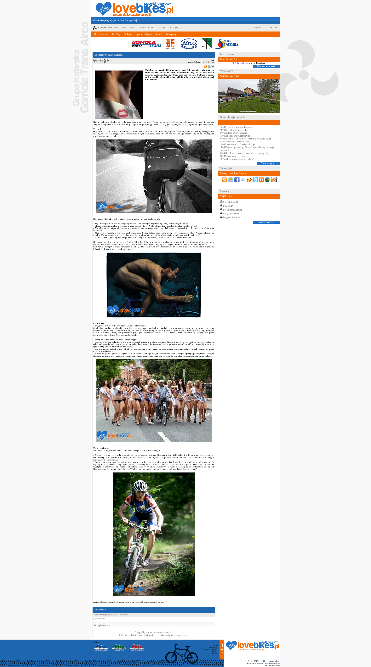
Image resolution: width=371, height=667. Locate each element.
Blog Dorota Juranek (232, 209)
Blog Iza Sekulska (231, 217)
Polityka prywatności (210, 649)
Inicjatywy (174, 27)
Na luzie (159, 34)
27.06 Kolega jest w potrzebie (233, 133)
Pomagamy (171, 34)
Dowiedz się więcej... (267, 66)
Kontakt (215, 653)
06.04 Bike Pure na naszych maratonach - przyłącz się (244, 153)
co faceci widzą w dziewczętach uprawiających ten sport (140, 602)
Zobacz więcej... (268, 163)
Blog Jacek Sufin (231, 213)
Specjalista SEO (230, 202)
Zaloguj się (140, 632)
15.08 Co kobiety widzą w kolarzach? (237, 127)
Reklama (215, 651)
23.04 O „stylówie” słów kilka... (234, 130)
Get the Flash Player (241, 63)
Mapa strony (213, 647)
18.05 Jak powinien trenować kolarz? (237, 159)
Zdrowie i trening (146, 27)
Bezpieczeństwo (101, 34)
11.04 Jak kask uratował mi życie (235, 135)
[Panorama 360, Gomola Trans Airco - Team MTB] (249, 112)
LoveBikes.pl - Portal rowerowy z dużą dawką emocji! (134, 8)
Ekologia (127, 34)
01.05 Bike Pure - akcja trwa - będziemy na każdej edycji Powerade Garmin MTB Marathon (245, 140)
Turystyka (161, 27)
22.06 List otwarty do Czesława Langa (237, 144)
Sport (123, 27)
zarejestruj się (150, 635)
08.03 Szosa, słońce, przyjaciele (234, 156)
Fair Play (116, 34)
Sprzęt (132, 27)
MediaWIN (228, 206)
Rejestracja (258, 27)
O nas (216, 645)
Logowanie (271, 27)
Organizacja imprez (143, 34)
